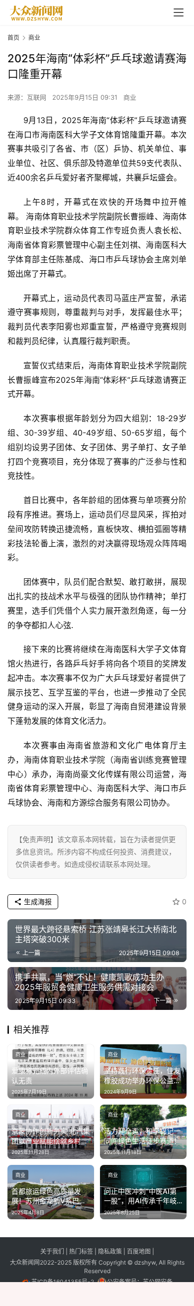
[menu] (178, 12)
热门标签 (82, 1251)
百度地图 (139, 1251)
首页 (13, 37)
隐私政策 (110, 1251)
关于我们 (53, 1251)
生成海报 (37, 901)
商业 (129, 97)
